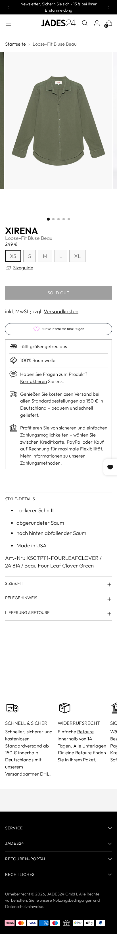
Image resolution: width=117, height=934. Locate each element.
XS (13, 256)
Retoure (85, 731)
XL (77, 256)
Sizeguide (23, 267)
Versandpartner (22, 774)
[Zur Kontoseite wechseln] (97, 23)
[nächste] (108, 7)
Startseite (15, 44)
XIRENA (21, 230)
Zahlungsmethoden (40, 463)
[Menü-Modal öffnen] (8, 23)
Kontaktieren (33, 381)
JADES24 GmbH (62, 894)
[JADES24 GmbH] (58, 23)
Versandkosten (61, 311)
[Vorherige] (8, 7)
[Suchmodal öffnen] (84, 23)
